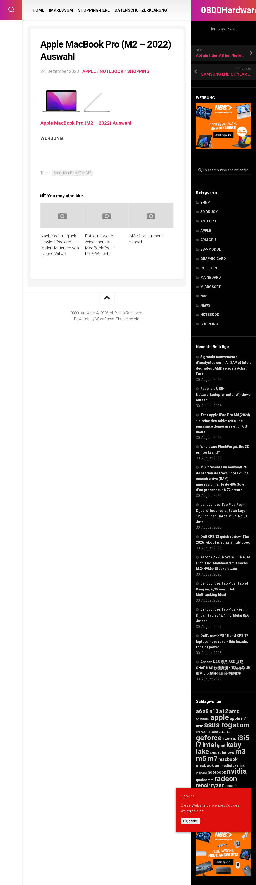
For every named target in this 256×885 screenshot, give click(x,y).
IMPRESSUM (61, 10)
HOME (38, 10)
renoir (203, 785)
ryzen (218, 785)
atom (241, 725)
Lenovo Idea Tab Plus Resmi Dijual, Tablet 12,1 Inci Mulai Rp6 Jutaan (222, 615)
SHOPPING (209, 324)
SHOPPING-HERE (94, 10)
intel (209, 745)
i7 (199, 745)
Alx (136, 319)
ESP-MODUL (210, 249)
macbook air (208, 765)
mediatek (228, 766)
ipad (221, 745)
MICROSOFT (210, 287)
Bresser (201, 732)
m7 (212, 758)
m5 (201, 758)
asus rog (218, 725)
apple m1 (238, 718)
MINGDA (201, 772)
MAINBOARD (210, 277)
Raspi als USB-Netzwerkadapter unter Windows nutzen (223, 394)
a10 (214, 711)
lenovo (228, 752)
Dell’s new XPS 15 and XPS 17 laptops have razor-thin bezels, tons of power (222, 641)
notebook (217, 772)
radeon (225, 778)
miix (241, 765)
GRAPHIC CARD (213, 259)
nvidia (237, 771)
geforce (209, 738)
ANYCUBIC (203, 719)
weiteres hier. (192, 811)
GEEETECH (226, 732)
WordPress (105, 319)
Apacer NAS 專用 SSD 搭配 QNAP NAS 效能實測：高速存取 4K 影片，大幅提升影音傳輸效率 (223, 667)
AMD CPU (208, 221)
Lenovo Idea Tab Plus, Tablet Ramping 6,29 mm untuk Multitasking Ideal (222, 589)
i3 (240, 738)
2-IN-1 (205, 202)
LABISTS (215, 753)
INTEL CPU (209, 268)
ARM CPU (208, 240)
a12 (223, 711)
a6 (199, 711)
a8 (206, 711)
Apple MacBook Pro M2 (72, 173)
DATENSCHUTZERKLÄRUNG (141, 10)
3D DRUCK (209, 212)
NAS (204, 296)
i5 (247, 738)
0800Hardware (223, 10)
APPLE (205, 231)
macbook (228, 759)
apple (219, 717)
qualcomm (205, 780)
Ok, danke (190, 821)
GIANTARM (229, 739)
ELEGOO (213, 732)
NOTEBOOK (209, 315)
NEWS (205, 305)
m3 (240, 751)
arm (200, 726)
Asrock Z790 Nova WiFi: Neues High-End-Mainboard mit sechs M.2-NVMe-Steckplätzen (223, 563)
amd (234, 711)
